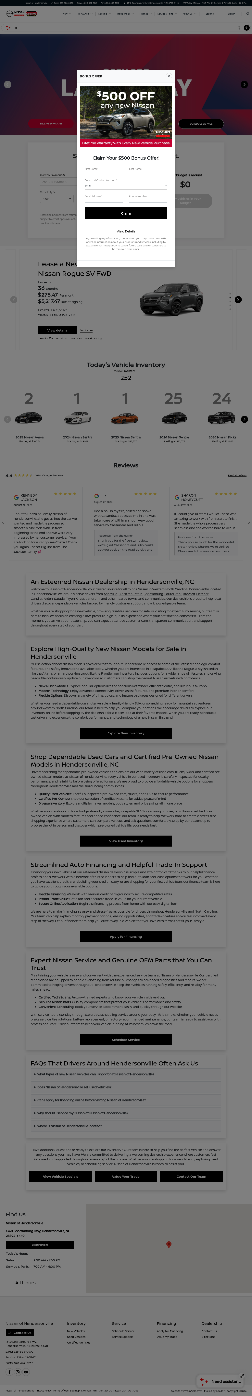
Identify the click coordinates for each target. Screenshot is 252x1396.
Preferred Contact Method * (101, 180)
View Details (126, 231)
